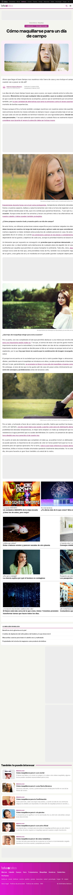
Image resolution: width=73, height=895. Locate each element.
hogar (59, 879)
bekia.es (4, 879)
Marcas (4, 872)
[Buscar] (66, 5)
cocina (21, 879)
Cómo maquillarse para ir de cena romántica (33, 839)
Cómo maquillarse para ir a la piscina (30, 812)
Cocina (30, 1)
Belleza (23, 1)
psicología (52, 879)
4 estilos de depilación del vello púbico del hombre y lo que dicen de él (26, 634)
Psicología (58, 1)
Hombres (52, 872)
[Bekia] (5, 2)
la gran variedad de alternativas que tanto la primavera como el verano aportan (43, 101)
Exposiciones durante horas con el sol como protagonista (24, 205)
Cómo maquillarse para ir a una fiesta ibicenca (34, 786)
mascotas (39, 879)
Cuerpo (18, 872)
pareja (33, 879)
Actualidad (12, 1)
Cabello (11, 872)
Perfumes (5, 876)
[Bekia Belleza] (7, 5)
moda (10, 879)
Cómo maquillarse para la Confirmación (31, 799)
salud (45, 879)
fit (62, 879)
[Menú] (70, 5)
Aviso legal (5, 883)
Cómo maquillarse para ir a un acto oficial (32, 826)
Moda (18, 1)
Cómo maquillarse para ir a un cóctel (30, 773)
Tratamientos (33, 872)
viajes (66, 879)
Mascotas (46, 1)
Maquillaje (41, 23)
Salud (52, 1)
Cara (24, 872)
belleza (15, 879)
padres (27, 879)
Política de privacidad (17, 883)
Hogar (64, 1)
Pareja (40, 1)
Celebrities (61, 872)
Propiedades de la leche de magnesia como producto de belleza (24, 641)
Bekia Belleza (33, 23)
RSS (41, 883)
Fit (68, 1)
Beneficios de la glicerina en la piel (14, 630)
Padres (35, 1)
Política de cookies (32, 883)
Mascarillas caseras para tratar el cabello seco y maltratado (23, 637)
